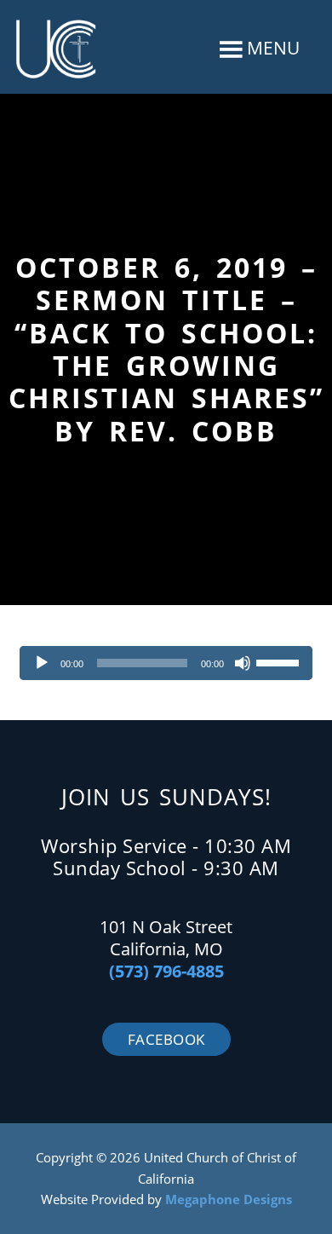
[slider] (280, 661)
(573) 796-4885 (166, 971)
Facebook (166, 1039)
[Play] (41, 663)
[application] (166, 663)
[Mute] (242, 663)
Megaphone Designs (228, 1199)
